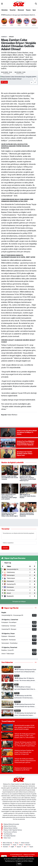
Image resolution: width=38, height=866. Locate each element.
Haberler (4, 36)
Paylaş (5, 82)
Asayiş (17, 693)
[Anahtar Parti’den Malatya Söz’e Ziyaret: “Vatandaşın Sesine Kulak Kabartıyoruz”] (28, 470)
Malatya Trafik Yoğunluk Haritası (13, 830)
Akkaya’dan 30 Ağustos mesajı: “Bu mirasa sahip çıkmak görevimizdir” (24, 679)
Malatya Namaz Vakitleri (10, 828)
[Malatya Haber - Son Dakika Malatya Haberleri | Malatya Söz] (19, 3)
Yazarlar (13, 10)
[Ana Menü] (2, 4)
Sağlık (12, 846)
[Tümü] (35, 662)
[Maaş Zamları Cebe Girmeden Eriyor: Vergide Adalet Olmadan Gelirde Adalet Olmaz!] (19, 78)
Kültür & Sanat (25, 842)
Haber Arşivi (7, 838)
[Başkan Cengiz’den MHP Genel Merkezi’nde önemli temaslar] (10, 470)
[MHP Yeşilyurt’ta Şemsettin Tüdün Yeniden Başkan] (28, 488)
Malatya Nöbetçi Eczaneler (11, 824)
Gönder (5, 548)
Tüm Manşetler (8, 834)
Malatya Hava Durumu (10, 826)
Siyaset (11, 36)
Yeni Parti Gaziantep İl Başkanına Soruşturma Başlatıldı (27, 514)
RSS (5, 856)
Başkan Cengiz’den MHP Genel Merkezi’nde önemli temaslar (10, 478)
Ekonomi (21, 10)
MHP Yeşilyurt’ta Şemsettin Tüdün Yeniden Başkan (28, 496)
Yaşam (28, 10)
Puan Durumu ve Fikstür (10, 832)
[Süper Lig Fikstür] (35, 608)
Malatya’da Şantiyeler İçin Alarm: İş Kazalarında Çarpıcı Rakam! (25, 714)
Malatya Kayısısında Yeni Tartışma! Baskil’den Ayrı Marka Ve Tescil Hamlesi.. (25, 706)
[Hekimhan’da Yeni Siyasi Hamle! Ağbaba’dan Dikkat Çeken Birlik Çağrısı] (10, 507)
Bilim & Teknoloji (7, 842)
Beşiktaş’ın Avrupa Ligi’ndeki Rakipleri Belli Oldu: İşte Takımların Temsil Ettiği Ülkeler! (25, 688)
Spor (34, 10)
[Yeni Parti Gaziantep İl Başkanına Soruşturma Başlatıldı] (28, 507)
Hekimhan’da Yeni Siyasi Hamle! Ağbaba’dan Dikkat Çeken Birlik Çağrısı (10, 514)
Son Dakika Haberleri (10, 835)
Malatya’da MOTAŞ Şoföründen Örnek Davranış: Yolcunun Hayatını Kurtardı (19, 15)
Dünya (16, 842)
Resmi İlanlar (6, 844)
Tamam (19, 863)
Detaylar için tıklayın (19, 601)
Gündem (4, 10)
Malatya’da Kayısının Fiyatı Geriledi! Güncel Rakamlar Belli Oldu (25, 671)
